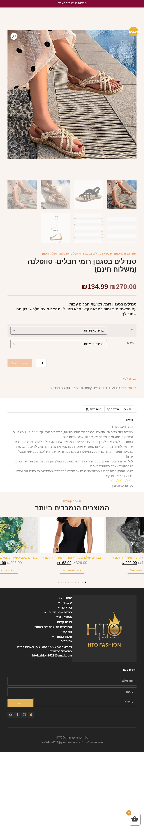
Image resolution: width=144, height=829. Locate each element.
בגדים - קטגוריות (91, 388)
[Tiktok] (31, 715)
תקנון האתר (64, 636)
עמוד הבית (130, 253)
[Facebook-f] (17, 715)
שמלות (67, 602)
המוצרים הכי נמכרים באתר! (53, 627)
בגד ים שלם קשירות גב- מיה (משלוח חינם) (72, 558)
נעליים (75, 388)
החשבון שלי (64, 617)
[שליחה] (20, 703)
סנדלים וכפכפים (60, 388)
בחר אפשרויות (72, 570)
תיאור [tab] (127, 409)
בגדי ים (67, 607)
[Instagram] (24, 715)
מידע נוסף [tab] (113, 409)
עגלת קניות (64, 622)
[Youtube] (11, 715)
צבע (131, 329)
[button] (13, 36)
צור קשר (66, 631)
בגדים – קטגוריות (60, 612)
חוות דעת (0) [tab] (93, 409)
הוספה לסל (19, 363)
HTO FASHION (113, 253)
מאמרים (66, 641)
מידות (130, 343)
